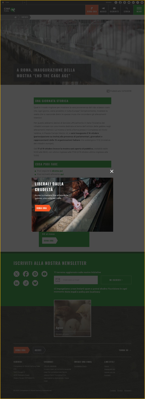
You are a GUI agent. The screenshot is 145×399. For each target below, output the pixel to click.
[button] (112, 171)
